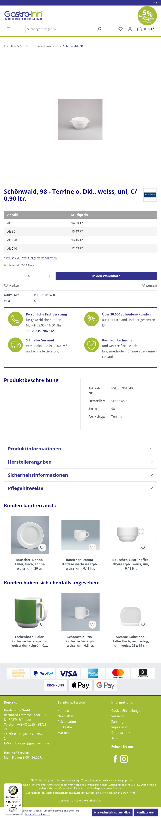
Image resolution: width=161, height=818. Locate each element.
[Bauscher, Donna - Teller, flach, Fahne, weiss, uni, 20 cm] (30, 535)
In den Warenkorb (106, 276)
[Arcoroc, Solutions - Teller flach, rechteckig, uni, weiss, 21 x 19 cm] (131, 612)
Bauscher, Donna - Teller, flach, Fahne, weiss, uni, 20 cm (30, 564)
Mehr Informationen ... (37, 814)
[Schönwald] (150, 194)
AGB (114, 738)
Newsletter (66, 716)
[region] (80, 122)
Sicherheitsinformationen (38, 475)
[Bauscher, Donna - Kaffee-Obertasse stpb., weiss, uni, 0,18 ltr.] (80, 535)
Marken (63, 732)
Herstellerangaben (30, 461)
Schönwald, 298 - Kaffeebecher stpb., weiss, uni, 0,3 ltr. (80, 641)
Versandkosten (89, 780)
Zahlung (117, 721)
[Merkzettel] (120, 29)
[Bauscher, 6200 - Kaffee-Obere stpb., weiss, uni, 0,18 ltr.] (131, 535)
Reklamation (67, 721)
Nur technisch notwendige (112, 812)
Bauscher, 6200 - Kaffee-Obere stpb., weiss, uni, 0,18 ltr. (130, 564)
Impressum (119, 727)
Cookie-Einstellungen (126, 710)
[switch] (13, 809)
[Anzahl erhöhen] (50, 276)
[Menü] (8, 29)
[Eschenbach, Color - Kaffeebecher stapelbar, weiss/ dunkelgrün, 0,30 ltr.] (30, 612)
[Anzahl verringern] (8, 276)
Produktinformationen (34, 448)
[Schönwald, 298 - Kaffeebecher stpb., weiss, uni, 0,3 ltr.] (80, 612)
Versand (117, 716)
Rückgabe (65, 727)
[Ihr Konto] (130, 29)
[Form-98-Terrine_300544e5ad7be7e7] (80, 119)
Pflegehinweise (25, 488)
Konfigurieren (146, 812)
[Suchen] (64, 29)
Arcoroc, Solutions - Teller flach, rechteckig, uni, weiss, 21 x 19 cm (131, 641)
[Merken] (42, 547)
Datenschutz (120, 732)
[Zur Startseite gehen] (23, 15)
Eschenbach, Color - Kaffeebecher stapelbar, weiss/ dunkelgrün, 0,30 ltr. (30, 641)
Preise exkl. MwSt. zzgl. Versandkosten (31, 258)
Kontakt (63, 710)
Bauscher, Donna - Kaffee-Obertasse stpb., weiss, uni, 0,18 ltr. (80, 564)
